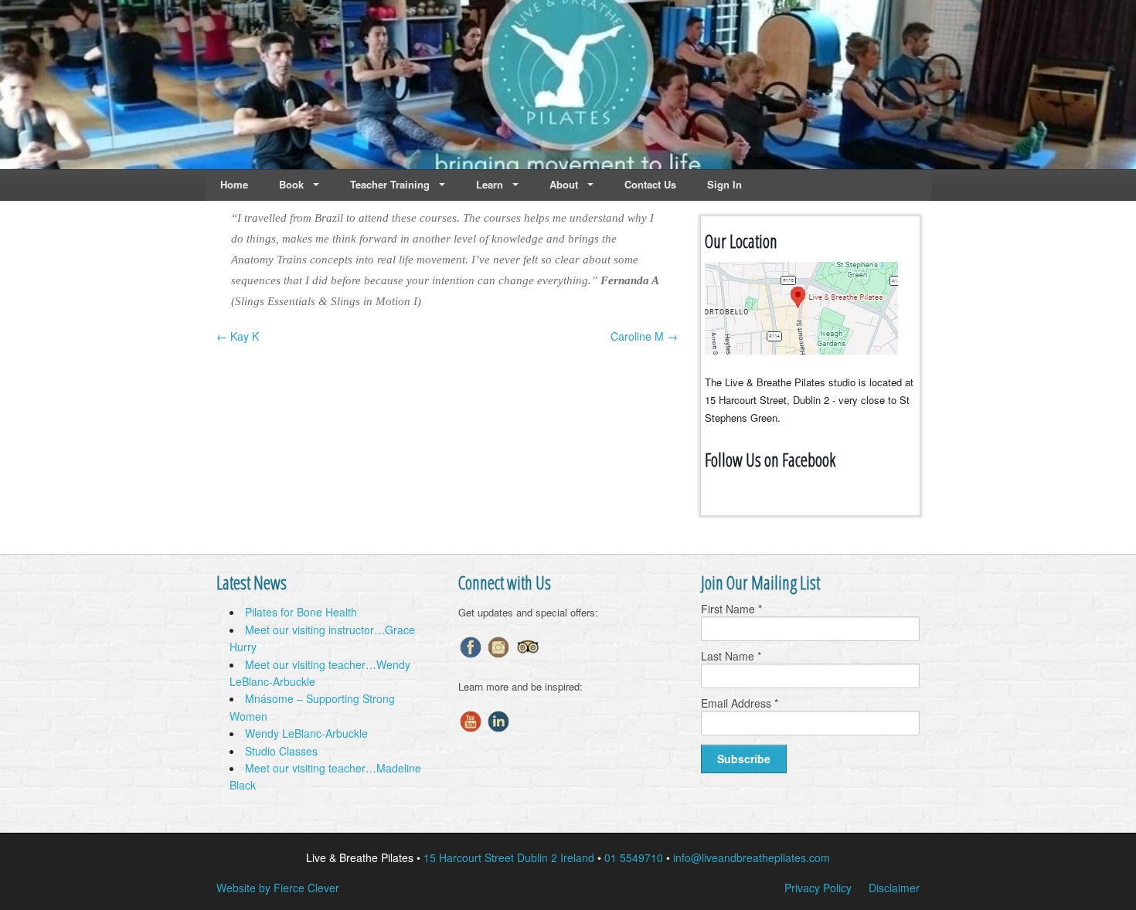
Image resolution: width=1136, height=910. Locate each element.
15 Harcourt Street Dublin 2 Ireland (508, 857)
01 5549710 (633, 857)
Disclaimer (894, 887)
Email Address (739, 703)
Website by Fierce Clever (277, 887)
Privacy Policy (818, 887)
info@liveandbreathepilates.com (751, 857)
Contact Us (650, 184)
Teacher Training (390, 184)
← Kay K (237, 336)
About (563, 184)
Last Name (731, 655)
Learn (489, 184)
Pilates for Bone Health (301, 612)
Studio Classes (281, 751)
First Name (731, 608)
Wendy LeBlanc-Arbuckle (306, 733)
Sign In (724, 184)
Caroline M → (644, 336)
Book (291, 184)
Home (234, 184)
